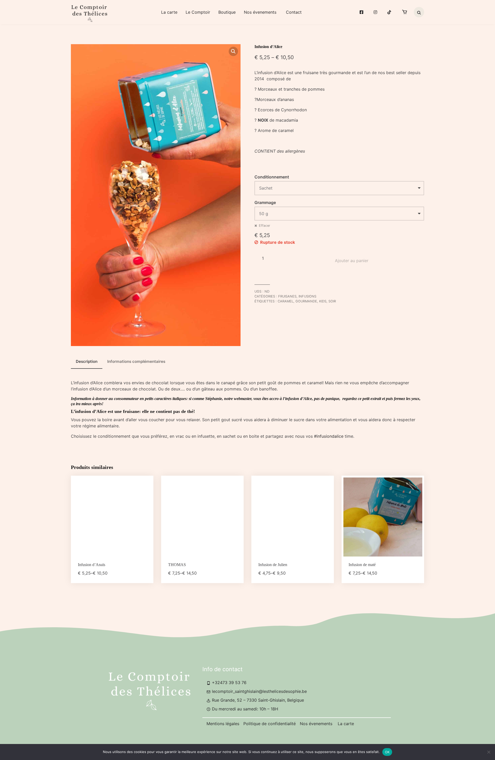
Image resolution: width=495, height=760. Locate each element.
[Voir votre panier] (404, 12)
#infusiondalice (328, 436)
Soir (332, 301)
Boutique (227, 12)
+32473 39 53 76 (228, 682)
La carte (169, 12)
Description (86, 361)
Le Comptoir (198, 12)
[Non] (488, 752)
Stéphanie (213, 398)
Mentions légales (223, 723)
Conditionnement (271, 176)
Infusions (307, 296)
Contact (294, 12)
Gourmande (306, 301)
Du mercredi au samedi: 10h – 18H (244, 708)
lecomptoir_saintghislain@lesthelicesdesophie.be (259, 691)
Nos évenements (261, 12)
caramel (285, 301)
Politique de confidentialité (269, 723)
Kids (322, 301)
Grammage (265, 202)
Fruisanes (287, 296)
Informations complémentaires (136, 361)
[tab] (86, 361)
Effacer (264, 226)
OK (387, 752)
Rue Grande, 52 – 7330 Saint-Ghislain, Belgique (257, 700)
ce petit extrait (370, 398)
